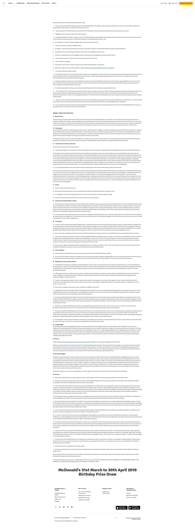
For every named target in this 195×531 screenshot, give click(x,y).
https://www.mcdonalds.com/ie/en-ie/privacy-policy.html (74, 342)
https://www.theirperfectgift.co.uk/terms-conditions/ (100, 68)
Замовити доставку (186, 3)
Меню (10, 3)
